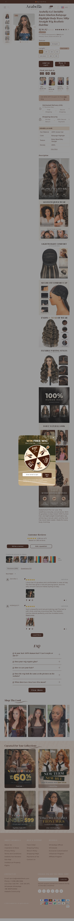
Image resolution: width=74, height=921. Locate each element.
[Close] (53, 437)
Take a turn (47, 475)
